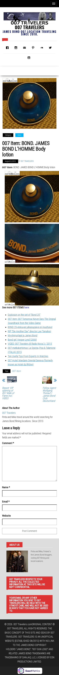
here (26, 307)
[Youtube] (29, 57)
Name (6, 487)
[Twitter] (51, 47)
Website (6, 515)
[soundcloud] (42, 47)
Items (19, 135)
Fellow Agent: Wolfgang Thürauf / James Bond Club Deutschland (49, 394)
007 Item (16, 371)
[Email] (25, 47)
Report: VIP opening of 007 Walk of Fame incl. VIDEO (8, 393)
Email (6, 501)
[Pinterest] (34, 47)
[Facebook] (8, 47)
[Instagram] (16, 47)
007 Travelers (29, 27)
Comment (8, 443)
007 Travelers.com (22, 624)
